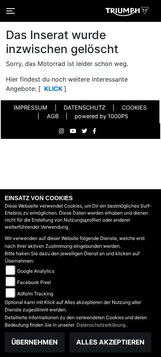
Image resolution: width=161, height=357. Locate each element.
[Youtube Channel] (76, 131)
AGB (53, 116)
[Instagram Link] (64, 131)
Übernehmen (34, 342)
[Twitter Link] (87, 131)
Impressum (30, 107)
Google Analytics (35, 271)
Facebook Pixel (34, 282)
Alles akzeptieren (110, 342)
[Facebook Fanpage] (97, 131)
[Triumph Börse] (127, 11)
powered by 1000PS (101, 116)
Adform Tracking (35, 294)
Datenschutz (85, 107)
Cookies (134, 107)
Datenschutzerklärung (102, 325)
